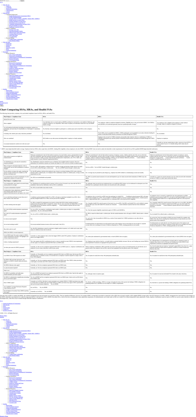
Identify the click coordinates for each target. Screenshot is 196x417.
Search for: (2, 0)
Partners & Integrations (11, 9)
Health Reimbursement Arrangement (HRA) (20, 16)
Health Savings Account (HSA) (16, 20)
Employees (8, 43)
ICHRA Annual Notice (11, 96)
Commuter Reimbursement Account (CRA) (19, 24)
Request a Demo (4, 416)
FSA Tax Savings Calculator (16, 82)
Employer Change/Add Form (16, 68)
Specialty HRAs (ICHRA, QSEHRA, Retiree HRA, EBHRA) (24, 18)
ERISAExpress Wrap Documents (17, 32)
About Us (8, 6)
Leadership (8, 7)
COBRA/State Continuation (16, 39)
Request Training (13, 71)
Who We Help (6, 42)
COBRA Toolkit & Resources (13, 94)
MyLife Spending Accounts (16, 25)
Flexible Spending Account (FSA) (17, 21)
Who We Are (6, 5)
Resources (5, 51)
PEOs (7, 49)
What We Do (6, 13)
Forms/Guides (12, 79)
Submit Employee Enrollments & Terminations (20, 57)
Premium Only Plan (14, 29)
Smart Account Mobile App (16, 83)
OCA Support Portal (14, 60)
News (4, 306)
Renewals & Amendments (15, 56)
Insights (5, 89)
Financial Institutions (11, 50)
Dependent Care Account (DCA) (17, 22)
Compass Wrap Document (15, 34)
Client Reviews (10, 10)
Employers (8, 45)
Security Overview (7, 310)
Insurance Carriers (10, 47)
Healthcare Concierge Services (16, 27)
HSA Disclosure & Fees (15, 86)
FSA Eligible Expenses (14, 76)
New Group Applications (15, 54)
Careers (8, 11)
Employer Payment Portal (15, 72)
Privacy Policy (3, 315)
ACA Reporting (13, 36)
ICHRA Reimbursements (15, 17)
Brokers (8, 46)
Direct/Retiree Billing (14, 40)
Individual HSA (13, 85)
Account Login (13, 87)
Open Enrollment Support (12, 92)
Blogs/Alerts (9, 90)
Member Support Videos (15, 81)
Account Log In (4, 102)
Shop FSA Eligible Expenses (16, 75)
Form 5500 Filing (13, 35)
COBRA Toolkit (13, 67)
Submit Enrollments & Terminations (11, 303)
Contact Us (5, 309)
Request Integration (14, 58)
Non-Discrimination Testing (16, 31)
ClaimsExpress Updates (15, 78)
